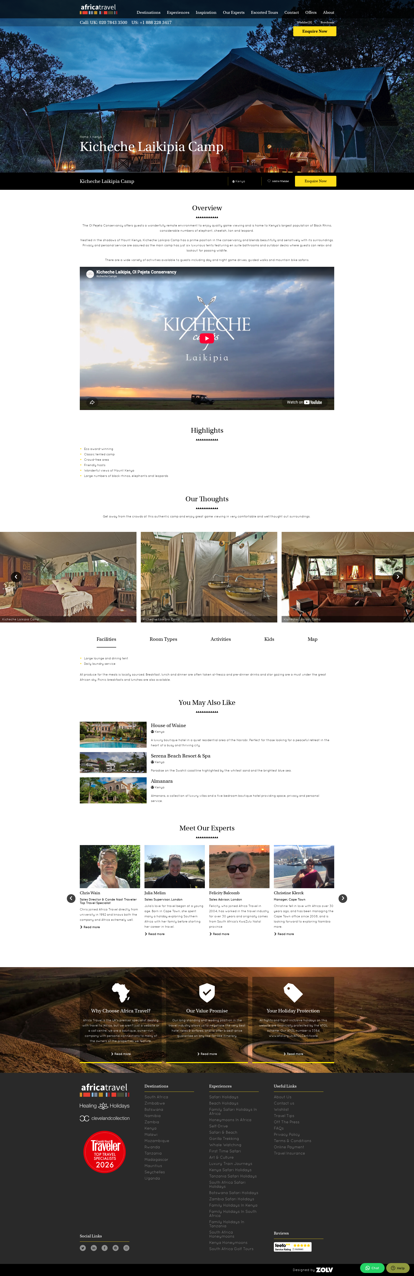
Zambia (151, 1122)
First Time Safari (225, 1151)
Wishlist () (304, 22)
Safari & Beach (223, 1132)
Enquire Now (314, 31)
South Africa (156, 1097)
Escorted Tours (264, 12)
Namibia (152, 1115)
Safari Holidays (223, 1097)
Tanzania (153, 1153)
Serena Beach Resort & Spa (180, 756)
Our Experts (234, 12)
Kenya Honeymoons (228, 1242)
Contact (291, 12)
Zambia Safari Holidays (231, 1199)
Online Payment (289, 1147)
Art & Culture (221, 1157)
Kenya (97, 136)
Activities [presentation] (221, 639)
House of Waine (168, 725)
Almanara (162, 781)
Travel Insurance (289, 1153)
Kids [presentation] (269, 639)
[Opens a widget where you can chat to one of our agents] (398, 1268)
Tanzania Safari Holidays (233, 1176)
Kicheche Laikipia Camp (107, 181)
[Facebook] (105, 1248)
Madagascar (156, 1159)
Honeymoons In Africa (230, 1119)
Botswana (153, 1109)
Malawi (151, 1134)
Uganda (152, 1178)
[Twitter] (83, 1248)
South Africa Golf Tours (231, 1248)
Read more (91, 927)
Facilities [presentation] (106, 639)
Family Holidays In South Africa (233, 1213)
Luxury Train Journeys (230, 1163)
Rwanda (152, 1147)
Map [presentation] (313, 639)
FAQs (279, 1128)
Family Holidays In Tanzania (226, 1223)
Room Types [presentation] (163, 639)
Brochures (327, 22)
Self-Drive (218, 1126)
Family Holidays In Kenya (233, 1205)
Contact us (284, 1103)
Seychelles (154, 1172)
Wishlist (281, 1109)
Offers (311, 12)
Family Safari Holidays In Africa (233, 1111)
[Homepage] (98, 10)
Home (84, 136)
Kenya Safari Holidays (230, 1170)
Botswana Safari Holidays (233, 1192)
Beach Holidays (223, 1103)
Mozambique (156, 1140)
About (328, 12)
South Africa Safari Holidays (227, 1184)
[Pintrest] (116, 1248)
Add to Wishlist (280, 181)
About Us (283, 1097)
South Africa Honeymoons (221, 1234)
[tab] (106, 639)
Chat (375, 1268)
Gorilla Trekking (224, 1138)
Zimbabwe (154, 1103)
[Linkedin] (94, 1248)
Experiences (178, 12)
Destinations (148, 12)
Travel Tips (284, 1115)
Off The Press (287, 1122)
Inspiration (206, 12)
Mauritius (153, 1165)
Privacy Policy (287, 1134)
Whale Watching (225, 1144)
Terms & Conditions (292, 1140)
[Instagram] (126, 1248)
